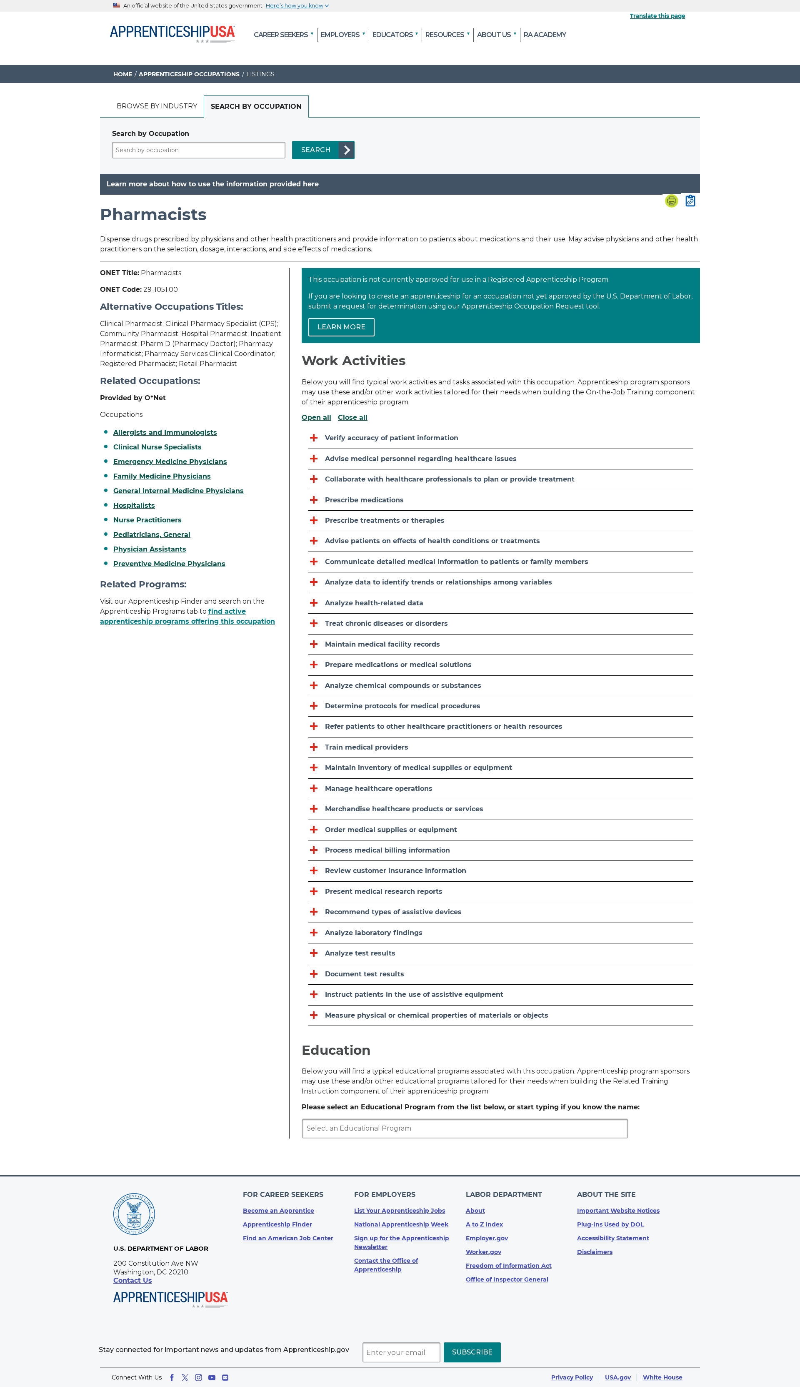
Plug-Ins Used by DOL (610, 1224)
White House (662, 1377)
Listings (260, 74)
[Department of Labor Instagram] (198, 1377)
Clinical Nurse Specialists (157, 447)
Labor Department (504, 1195)
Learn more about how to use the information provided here (213, 184)
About (475, 1210)
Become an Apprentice (278, 1210)
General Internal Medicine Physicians (178, 491)
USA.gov (618, 1377)
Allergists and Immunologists (165, 432)
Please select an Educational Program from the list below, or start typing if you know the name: (471, 1107)
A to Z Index (484, 1224)
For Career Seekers (283, 1195)
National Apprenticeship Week (401, 1224)
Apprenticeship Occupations (189, 74)
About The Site (606, 1195)
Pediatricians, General (151, 535)
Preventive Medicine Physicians (169, 564)
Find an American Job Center (288, 1238)
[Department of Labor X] (185, 1377)
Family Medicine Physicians (162, 476)
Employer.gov (487, 1238)
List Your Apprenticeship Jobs (399, 1210)
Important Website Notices (618, 1210)
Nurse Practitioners (147, 520)
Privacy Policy (572, 1377)
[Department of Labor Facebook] (171, 1377)
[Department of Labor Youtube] (211, 1377)
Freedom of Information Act (509, 1265)
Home (122, 74)
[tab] (157, 106)
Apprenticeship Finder (277, 1224)
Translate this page (657, 16)
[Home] (172, 35)
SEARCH (315, 150)
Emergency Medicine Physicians (170, 462)
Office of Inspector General (507, 1279)
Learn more (341, 327)
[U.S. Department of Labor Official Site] (134, 1215)
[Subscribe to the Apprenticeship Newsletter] (225, 1377)
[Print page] (671, 202)
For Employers (384, 1195)
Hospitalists (134, 505)
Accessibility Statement (613, 1238)
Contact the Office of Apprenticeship (386, 1265)
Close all (353, 417)
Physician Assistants (149, 549)
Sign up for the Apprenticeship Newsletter (401, 1242)
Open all (316, 417)
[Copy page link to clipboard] (690, 201)
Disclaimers (594, 1252)
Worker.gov (483, 1252)
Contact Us (132, 1280)
